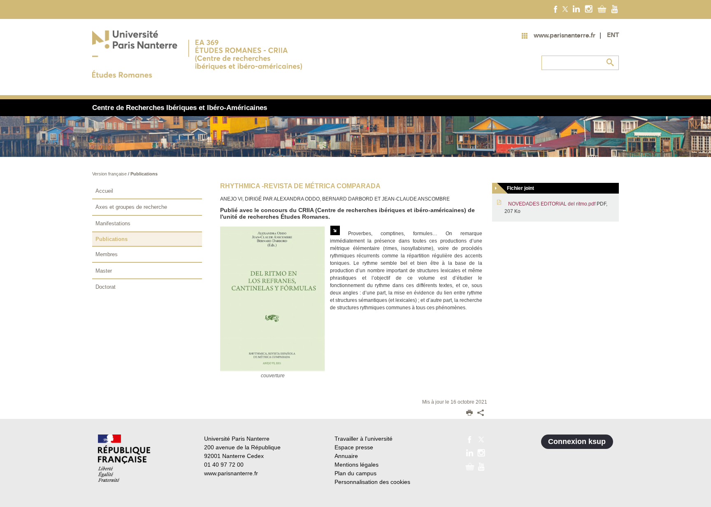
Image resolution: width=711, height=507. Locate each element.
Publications (144, 173)
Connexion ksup (577, 441)
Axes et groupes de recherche (131, 207)
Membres (106, 254)
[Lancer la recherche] (610, 62)
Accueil (104, 191)
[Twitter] (565, 9)
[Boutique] (601, 9)
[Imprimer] (469, 413)
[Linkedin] (576, 9)
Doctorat (105, 287)
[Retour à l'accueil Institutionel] (124, 458)
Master (103, 271)
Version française (110, 173)
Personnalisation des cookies (372, 482)
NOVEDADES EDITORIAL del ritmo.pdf (551, 204)
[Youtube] (614, 9)
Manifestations (112, 223)
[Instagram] (588, 9)
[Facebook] (556, 9)
